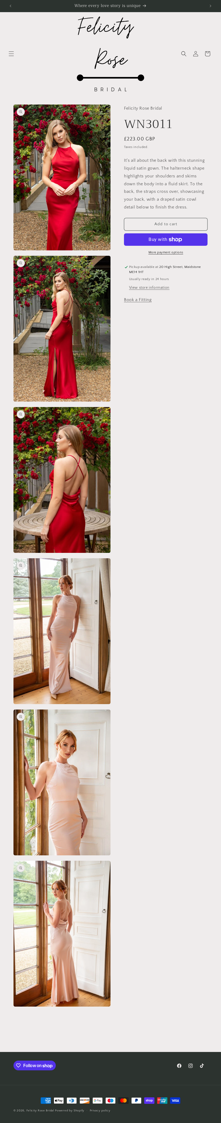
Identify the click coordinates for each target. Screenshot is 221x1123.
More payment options (166, 252)
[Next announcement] (210, 6)
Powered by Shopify (69, 1110)
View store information (149, 287)
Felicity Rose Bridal (40, 1110)
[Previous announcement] (10, 6)
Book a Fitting (137, 299)
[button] (11, 54)
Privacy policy (100, 1110)
